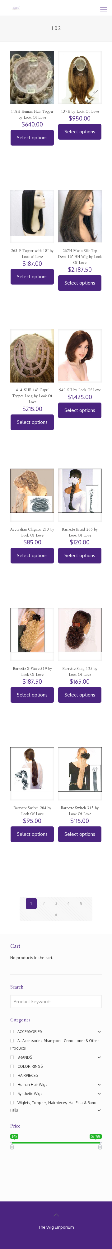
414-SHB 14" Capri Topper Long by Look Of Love (32, 396)
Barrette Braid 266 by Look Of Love (80, 532)
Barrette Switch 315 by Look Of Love (80, 811)
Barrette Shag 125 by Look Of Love (79, 671)
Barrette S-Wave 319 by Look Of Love (32, 671)
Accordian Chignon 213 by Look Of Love (32, 532)
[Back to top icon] (56, 1214)
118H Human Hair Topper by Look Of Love (32, 114)
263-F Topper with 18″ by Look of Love (32, 253)
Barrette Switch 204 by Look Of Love (32, 811)
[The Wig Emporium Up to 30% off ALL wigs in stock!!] (16, 8)
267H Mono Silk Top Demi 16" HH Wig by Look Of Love (80, 256)
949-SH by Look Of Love (79, 390)
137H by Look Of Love (80, 111)
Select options (32, 138)
